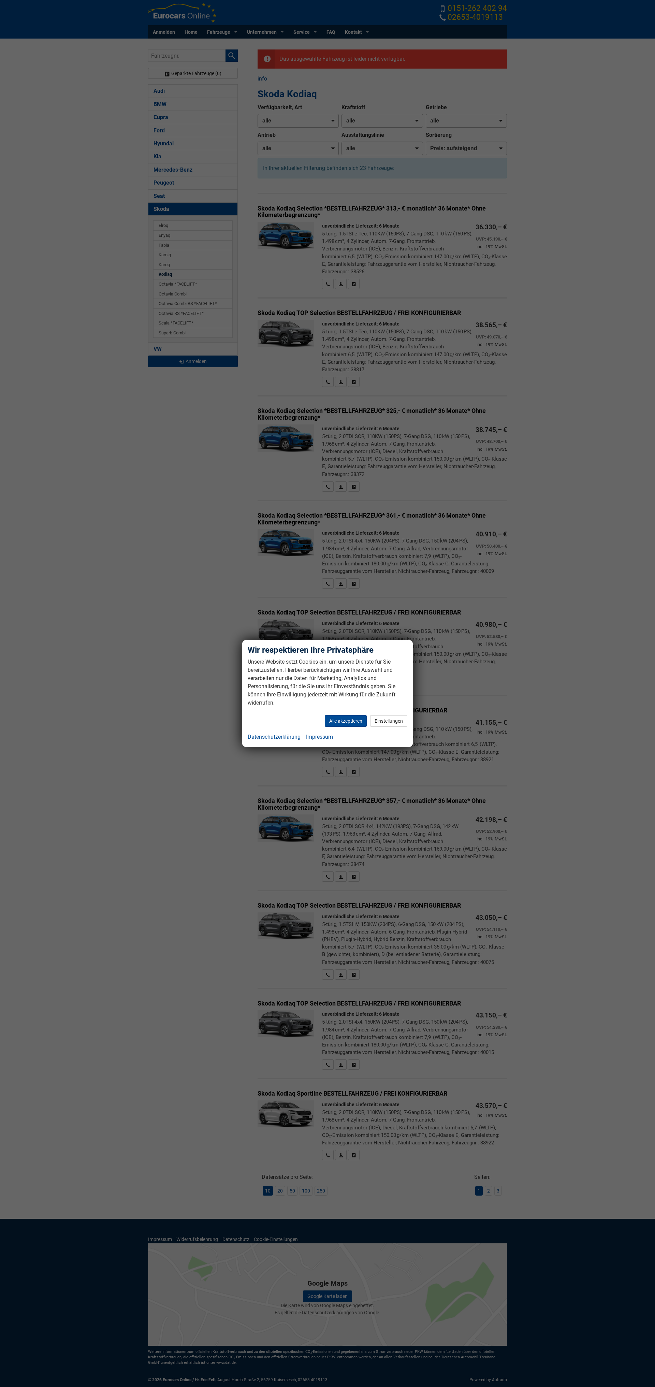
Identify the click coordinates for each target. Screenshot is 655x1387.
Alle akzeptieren (345, 721)
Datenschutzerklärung (274, 737)
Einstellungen (389, 721)
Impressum (319, 737)
